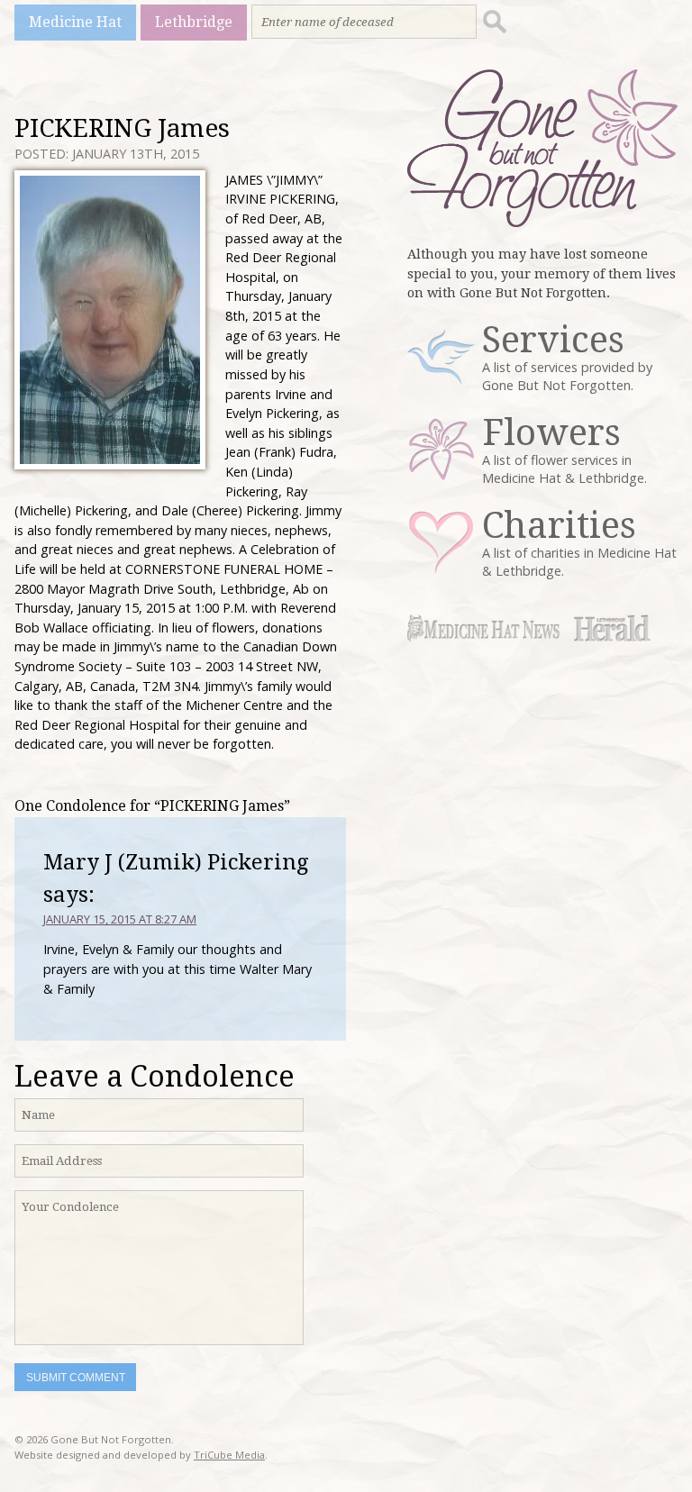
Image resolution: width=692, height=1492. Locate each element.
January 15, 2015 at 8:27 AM (119, 919)
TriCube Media (229, 1454)
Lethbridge (193, 22)
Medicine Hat (75, 22)
